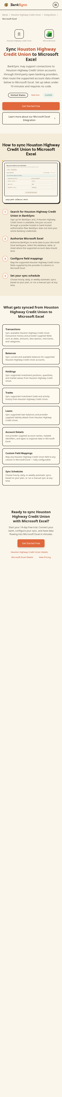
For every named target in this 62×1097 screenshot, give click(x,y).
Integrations (50, 14)
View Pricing (45, 557)
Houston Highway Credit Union (26, 14)
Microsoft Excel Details (22, 557)
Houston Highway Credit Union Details (29, 552)
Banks (5, 14)
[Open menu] (56, 5)
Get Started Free (31, 106)
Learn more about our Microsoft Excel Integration (29, 118)
